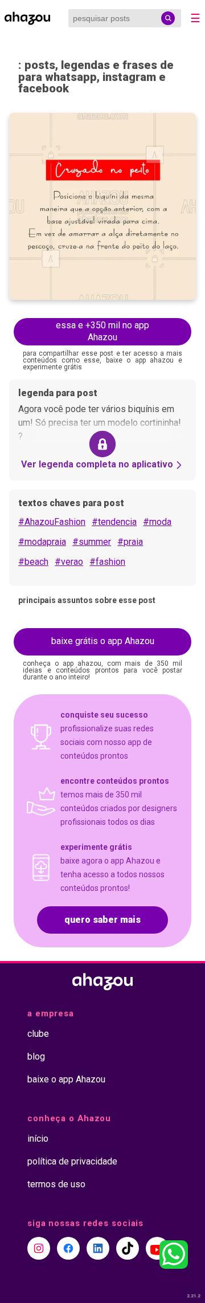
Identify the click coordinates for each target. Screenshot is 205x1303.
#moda (157, 521)
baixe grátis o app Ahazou (102, 641)
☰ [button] (195, 18)
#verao (69, 561)
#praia (130, 541)
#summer (91, 541)
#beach (33, 561)
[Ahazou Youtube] (157, 1248)
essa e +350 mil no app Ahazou (102, 331)
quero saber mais (102, 919)
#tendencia (114, 521)
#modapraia (42, 541)
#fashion (107, 561)
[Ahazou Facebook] (68, 1248)
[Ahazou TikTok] (127, 1248)
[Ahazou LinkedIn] (98, 1248)
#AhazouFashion (51, 521)
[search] (168, 18)
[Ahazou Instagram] (38, 1248)
